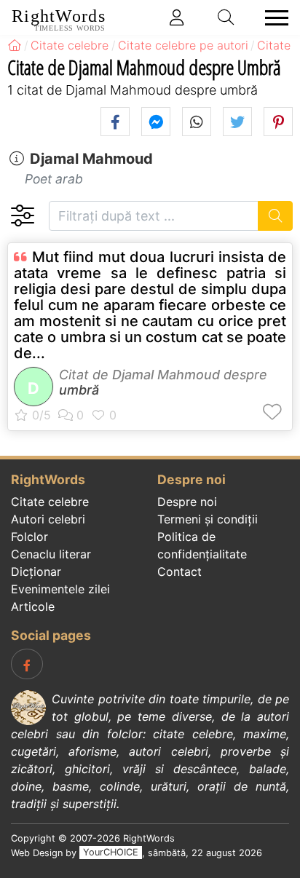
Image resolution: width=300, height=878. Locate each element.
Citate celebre (50, 501)
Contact (179, 571)
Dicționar (36, 571)
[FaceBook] (27, 664)
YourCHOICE (110, 852)
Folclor (29, 536)
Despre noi (187, 501)
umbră (79, 390)
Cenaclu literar (51, 554)
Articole (33, 606)
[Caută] (275, 216)
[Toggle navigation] (272, 17)
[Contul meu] (177, 17)
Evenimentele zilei (60, 589)
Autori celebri (48, 519)
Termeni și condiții (207, 519)
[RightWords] (14, 45)
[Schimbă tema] (22, 216)
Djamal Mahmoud (91, 158)
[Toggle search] (226, 17)
